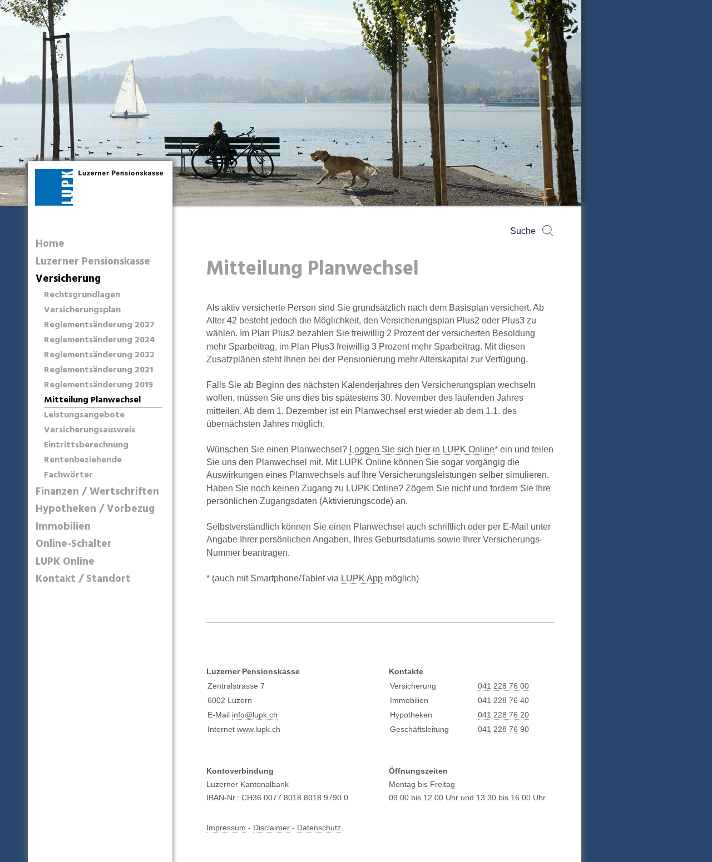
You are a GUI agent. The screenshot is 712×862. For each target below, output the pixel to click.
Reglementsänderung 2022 (99, 355)
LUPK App (362, 578)
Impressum (226, 827)
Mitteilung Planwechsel (92, 400)
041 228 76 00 (503, 685)
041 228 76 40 (503, 700)
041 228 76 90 (503, 729)
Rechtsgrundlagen (82, 295)
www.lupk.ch (258, 729)
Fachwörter (68, 475)
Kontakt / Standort (83, 579)
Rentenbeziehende (83, 460)
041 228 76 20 (503, 714)
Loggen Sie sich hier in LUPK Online (422, 449)
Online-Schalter (74, 544)
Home (50, 244)
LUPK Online (65, 562)
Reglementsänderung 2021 (98, 370)
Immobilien (63, 527)
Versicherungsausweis (89, 430)
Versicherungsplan (82, 310)
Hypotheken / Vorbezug (95, 509)
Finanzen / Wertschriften (97, 492)
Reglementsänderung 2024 (99, 340)
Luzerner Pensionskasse (93, 262)
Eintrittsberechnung (86, 445)
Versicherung (68, 279)
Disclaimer (271, 827)
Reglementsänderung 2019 (98, 385)
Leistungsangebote (84, 415)
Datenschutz (319, 827)
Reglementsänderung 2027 (99, 325)
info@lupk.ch (255, 714)
